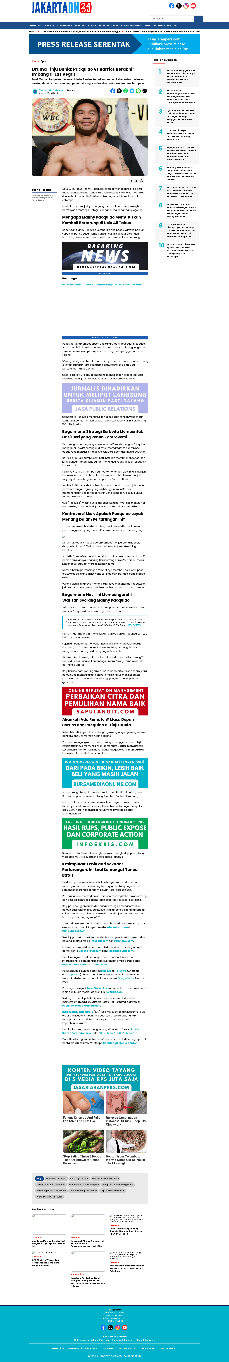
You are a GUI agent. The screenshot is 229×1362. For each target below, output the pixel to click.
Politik (92, 25)
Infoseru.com (99, 941)
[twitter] (179, 8)
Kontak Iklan (167, 1348)
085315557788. (134, 625)
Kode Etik (108, 1348)
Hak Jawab (147, 1348)
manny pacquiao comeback (51, 1184)
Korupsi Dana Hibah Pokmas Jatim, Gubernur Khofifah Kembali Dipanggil (73, 31)
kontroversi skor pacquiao (105, 1178)
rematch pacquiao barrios (83, 1190)
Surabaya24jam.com (123, 1339)
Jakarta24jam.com (100, 1339)
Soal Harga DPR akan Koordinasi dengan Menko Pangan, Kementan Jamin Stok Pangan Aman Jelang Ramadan (181, 210)
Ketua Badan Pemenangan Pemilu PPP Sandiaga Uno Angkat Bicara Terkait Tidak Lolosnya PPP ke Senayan (181, 96)
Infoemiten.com (117, 927)
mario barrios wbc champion (84, 1184)
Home (33, 25)
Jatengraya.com (90, 951)
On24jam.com (81, 1339)
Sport (148, 25)
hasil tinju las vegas (56, 1178)
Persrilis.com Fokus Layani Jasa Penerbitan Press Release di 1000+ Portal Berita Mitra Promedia (181, 192)
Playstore (120, 971)
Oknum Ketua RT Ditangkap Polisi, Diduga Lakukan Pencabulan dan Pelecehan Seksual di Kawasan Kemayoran (181, 230)
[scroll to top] (219, 1357)
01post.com (99, 964)
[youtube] (194, 8)
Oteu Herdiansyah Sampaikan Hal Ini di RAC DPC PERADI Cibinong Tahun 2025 (181, 135)
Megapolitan (64, 25)
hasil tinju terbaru (79, 1178)
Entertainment (133, 25)
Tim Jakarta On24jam (51, 90)
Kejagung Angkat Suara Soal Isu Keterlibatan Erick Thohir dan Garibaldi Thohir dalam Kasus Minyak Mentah (181, 153)
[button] (131, 181)
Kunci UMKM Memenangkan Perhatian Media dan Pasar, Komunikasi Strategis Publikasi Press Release (173, 31)
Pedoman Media (127, 1348)
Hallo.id (106, 971)
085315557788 (109, 1033)
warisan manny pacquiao (49, 1196)
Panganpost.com (74, 931)
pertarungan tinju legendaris (51, 1190)
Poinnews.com (123, 941)
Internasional (162, 25)
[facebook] (172, 8)
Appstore (73, 974)
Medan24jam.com (145, 1339)
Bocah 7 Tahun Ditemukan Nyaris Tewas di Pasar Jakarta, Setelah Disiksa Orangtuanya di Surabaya (181, 250)
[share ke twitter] (120, 93)
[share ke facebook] (113, 93)
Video (177, 25)
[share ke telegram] (132, 93)
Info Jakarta (46, 25)
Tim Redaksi (90, 1348)
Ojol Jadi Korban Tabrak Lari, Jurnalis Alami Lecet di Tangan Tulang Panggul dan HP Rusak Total (181, 116)
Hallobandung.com (120, 951)
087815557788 (128, 1033)
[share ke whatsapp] (126, 93)
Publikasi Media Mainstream (81, 1005)
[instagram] (186, 8)
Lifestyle (116, 25)
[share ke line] (139, 93)
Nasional (80, 25)
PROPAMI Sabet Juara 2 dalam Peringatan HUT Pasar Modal (102, 284)
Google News (126, 978)
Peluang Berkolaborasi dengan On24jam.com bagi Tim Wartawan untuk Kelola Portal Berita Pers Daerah (181, 173)
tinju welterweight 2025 (112, 1190)
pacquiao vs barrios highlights (118, 1184)
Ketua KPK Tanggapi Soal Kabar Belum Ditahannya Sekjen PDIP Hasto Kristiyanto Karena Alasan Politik (181, 76)
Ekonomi (104, 25)
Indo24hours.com (74, 964)
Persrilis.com (114, 992)
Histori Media (71, 1348)
